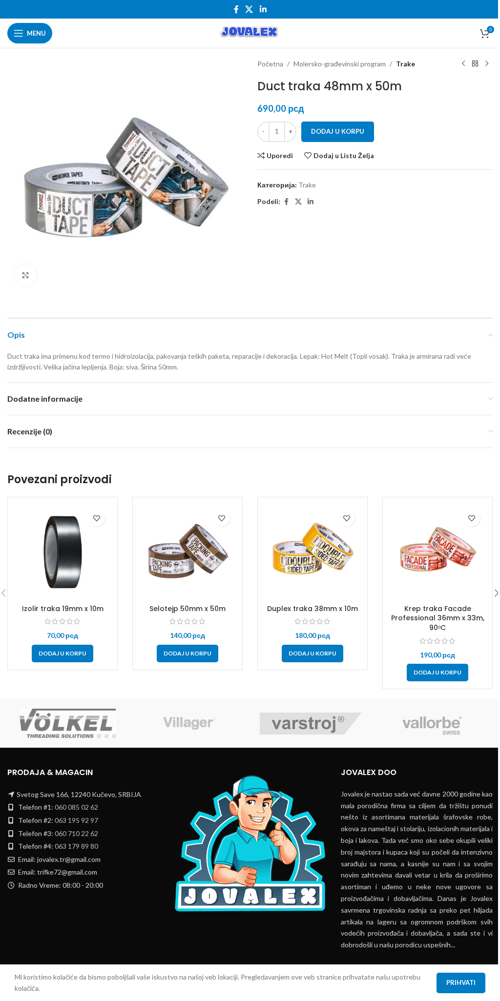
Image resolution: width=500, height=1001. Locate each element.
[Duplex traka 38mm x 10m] (312, 552)
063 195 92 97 (76, 820)
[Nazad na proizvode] (475, 64)
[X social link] (249, 9)
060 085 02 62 (76, 807)
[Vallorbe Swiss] (432, 723)
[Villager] (189, 723)
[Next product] (487, 64)
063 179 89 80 (76, 846)
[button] (62, 653)
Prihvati (461, 982)
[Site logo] (250, 32)
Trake (405, 64)
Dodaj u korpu (337, 131)
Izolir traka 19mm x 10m (63, 608)
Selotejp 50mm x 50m (187, 608)
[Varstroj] (311, 723)
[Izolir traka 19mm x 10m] (62, 552)
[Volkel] (68, 723)
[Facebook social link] (236, 9)
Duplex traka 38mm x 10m (312, 608)
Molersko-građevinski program (339, 64)
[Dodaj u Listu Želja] (96, 518)
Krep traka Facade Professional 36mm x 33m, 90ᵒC (437, 618)
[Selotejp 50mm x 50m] (187, 552)
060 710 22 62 (76, 833)
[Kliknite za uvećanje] (26, 275)
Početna (270, 64)
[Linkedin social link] (263, 9)
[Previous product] (463, 64)
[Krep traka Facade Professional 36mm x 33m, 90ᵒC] (437, 552)
